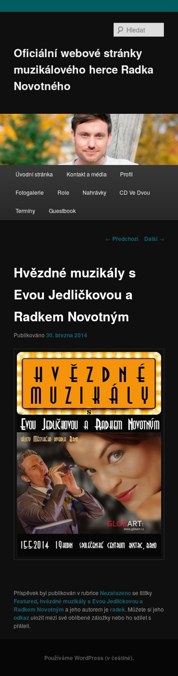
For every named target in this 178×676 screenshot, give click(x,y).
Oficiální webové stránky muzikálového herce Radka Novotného (83, 69)
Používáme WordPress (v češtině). (89, 658)
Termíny (25, 210)
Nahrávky (94, 192)
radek (117, 609)
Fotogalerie (30, 192)
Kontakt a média (87, 174)
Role (63, 192)
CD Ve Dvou (135, 192)
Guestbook (62, 210)
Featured (25, 601)
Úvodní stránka (34, 174)
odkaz (21, 617)
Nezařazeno (115, 593)
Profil (126, 174)
